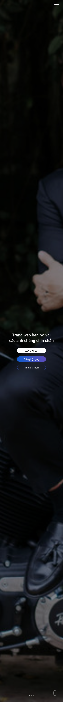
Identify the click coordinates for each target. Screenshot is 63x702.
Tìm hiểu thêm (31, 367)
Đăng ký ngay (31, 359)
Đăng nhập (31, 350)
